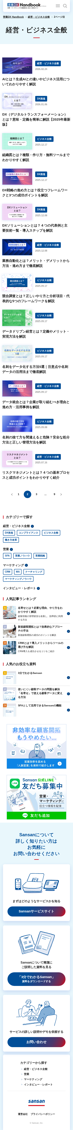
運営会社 (23, 1114)
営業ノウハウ (22, 555)
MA (18, 571)
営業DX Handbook (13, 16)
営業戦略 (40, 555)
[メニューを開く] (58, 6)
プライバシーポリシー (43, 1114)
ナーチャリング (33, 571)
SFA (7, 555)
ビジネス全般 (51, 532)
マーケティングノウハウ (18, 578)
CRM (7, 571)
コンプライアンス (28, 532)
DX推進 (9, 532)
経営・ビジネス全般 (39, 16)
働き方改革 (11, 539)
